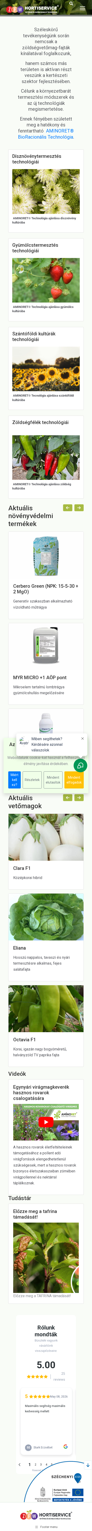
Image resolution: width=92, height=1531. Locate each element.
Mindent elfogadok (74, 780)
